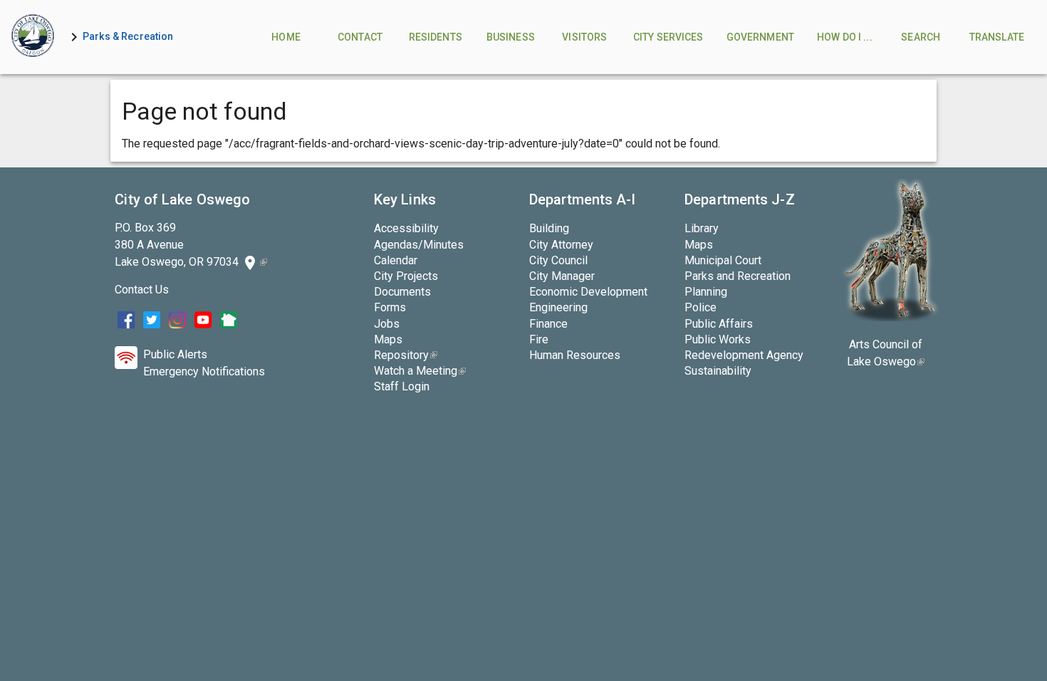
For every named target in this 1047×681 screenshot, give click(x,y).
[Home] (33, 37)
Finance (548, 324)
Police (700, 307)
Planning (705, 291)
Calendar (395, 260)
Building (549, 228)
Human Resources (574, 355)
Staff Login (401, 386)
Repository (405, 355)
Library (701, 228)
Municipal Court (722, 260)
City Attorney (561, 244)
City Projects (406, 276)
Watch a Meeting (420, 371)
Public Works (717, 339)
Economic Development (588, 291)
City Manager (562, 276)
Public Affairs (718, 324)
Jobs (387, 324)
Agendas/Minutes (419, 244)
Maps (388, 339)
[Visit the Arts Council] (890, 317)
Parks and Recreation (737, 276)
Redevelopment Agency (743, 355)
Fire (538, 339)
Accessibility (406, 228)
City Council (558, 260)
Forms (390, 307)
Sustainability (717, 371)
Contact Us (142, 289)
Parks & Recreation (128, 36)
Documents (402, 291)
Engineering (558, 307)
